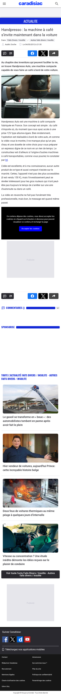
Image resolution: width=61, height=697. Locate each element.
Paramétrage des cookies (41, 681)
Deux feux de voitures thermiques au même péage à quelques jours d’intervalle (28, 512)
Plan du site (36, 669)
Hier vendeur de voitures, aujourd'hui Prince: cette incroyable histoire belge (29, 468)
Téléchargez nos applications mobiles (25, 649)
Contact (5, 657)
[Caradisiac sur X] (13, 639)
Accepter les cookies (30, 229)
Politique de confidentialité (42, 675)
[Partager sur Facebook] (33, 52)
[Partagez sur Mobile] (54, 52)
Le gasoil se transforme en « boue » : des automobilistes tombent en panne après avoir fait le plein (27, 420)
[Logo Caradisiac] (30, 6)
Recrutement (6, 669)
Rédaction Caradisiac (9, 663)
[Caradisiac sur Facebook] (5, 639)
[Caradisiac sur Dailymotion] (20, 639)
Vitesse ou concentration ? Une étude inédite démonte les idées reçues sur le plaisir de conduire (26, 560)
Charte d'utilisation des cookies (13, 681)
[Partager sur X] (43, 52)
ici (6, 160)
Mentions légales (8, 675)
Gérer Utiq (5, 686)
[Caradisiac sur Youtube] (27, 639)
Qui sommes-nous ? (39, 663)
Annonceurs (36, 657)
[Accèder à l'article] (30, 399)
